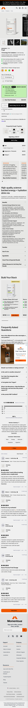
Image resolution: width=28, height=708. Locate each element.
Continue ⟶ (20, 360)
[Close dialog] (26, 345)
